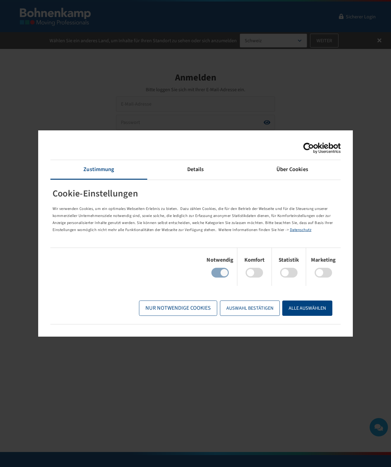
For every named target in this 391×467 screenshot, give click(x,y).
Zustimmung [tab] (98, 169)
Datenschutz (301, 230)
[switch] (254, 273)
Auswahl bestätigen (249, 308)
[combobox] (273, 40)
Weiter (324, 40)
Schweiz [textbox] (253, 40)
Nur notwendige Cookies (178, 308)
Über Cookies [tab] (292, 169)
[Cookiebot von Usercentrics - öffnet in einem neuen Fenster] (314, 148)
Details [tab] (195, 169)
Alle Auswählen (307, 308)
